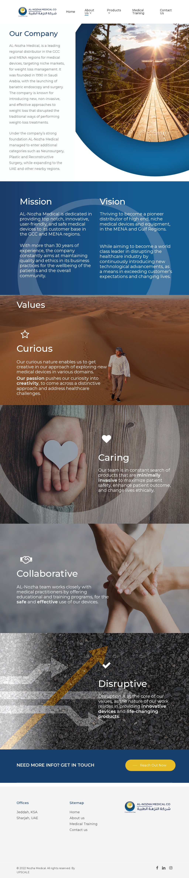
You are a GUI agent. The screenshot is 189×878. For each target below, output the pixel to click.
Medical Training (83, 824)
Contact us (78, 830)
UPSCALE (23, 872)
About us (77, 818)
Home (75, 812)
